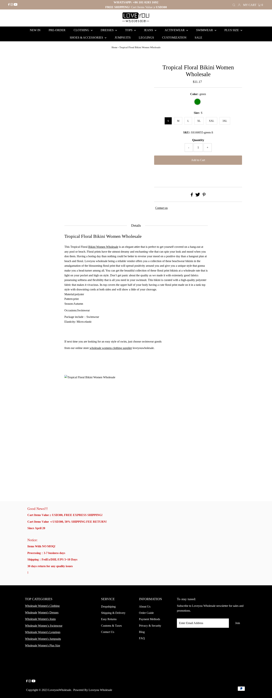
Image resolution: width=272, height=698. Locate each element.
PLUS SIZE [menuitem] (232, 30)
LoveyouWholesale (59, 690)
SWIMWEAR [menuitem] (205, 30)
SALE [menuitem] (198, 37)
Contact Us (107, 632)
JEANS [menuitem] (149, 30)
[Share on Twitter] (197, 195)
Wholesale (31, 612)
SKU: (186, 132)
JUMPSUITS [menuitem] (123, 37)
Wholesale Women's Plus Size (42, 645)
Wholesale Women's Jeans (40, 619)
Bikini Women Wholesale (103, 246)
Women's (43, 612)
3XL (224, 121)
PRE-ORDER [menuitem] (57, 30)
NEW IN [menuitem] (35, 30)
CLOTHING (82, 30)
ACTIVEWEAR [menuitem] (175, 30)
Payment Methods (149, 619)
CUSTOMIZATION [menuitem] (174, 37)
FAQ (142, 638)
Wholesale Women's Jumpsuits (43, 638)
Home (114, 47)
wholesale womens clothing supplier (111, 348)
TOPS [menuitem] (129, 30)
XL (199, 121)
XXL (211, 121)
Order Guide (146, 612)
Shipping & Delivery (113, 612)
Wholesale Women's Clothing (42, 605)
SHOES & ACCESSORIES (87, 37)
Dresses (53, 612)
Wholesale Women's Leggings (42, 632)
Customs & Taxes (111, 625)
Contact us (161, 207)
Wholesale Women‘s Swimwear (43, 625)
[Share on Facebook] (192, 195)
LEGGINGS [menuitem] (146, 37)
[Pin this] (204, 195)
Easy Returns (109, 619)
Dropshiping (108, 606)
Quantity (198, 140)
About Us (144, 606)
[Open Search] (233, 4)
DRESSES (107, 30)
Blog (142, 632)
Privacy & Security (150, 625)
